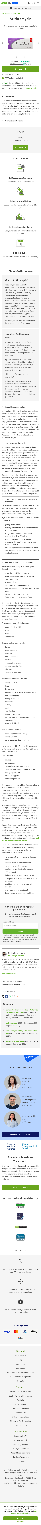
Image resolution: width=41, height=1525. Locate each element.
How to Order (32, 88)
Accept (20, 1518)
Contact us (20, 1364)
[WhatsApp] (10, 996)
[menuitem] (29, 3)
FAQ (20, 1360)
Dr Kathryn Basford (16, 955)
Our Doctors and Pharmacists (20, 1396)
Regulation (20, 1368)
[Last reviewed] (23, 984)
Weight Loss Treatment (20, 1453)
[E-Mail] (13, 996)
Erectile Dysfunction (20, 1444)
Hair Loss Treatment (21, 1457)
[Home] (11, 3)
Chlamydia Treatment (15, 1041)
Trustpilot (20, 1400)
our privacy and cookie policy (24, 1512)
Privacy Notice (20, 1404)
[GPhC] (20, 1238)
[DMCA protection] (20, 1228)
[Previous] (3, 43)
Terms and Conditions (20, 1408)
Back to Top (19, 1250)
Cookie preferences (20, 1425)
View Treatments (20, 1187)
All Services (20, 1461)
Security (20, 1381)
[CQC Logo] (20, 1207)
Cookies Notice (20, 1412)
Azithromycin (11, 1023)
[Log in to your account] (33, 3)
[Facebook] (6, 996)
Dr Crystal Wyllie (29, 1116)
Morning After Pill (20, 1440)
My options (20, 1521)
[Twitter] (3, 996)
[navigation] (32, 3)
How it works (20, 1356)
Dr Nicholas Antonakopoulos (29, 1098)
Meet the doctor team (20, 1134)
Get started (20, 69)
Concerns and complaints (20, 1376)
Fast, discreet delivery (21, 8)
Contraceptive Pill (21, 1436)
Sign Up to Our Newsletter (20, 1421)
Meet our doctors (9, 973)
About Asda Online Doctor (20, 1392)
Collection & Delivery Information (20, 1372)
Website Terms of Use (20, 1417)
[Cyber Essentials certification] (20, 1217)
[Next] (37, 43)
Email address (8, 922)
